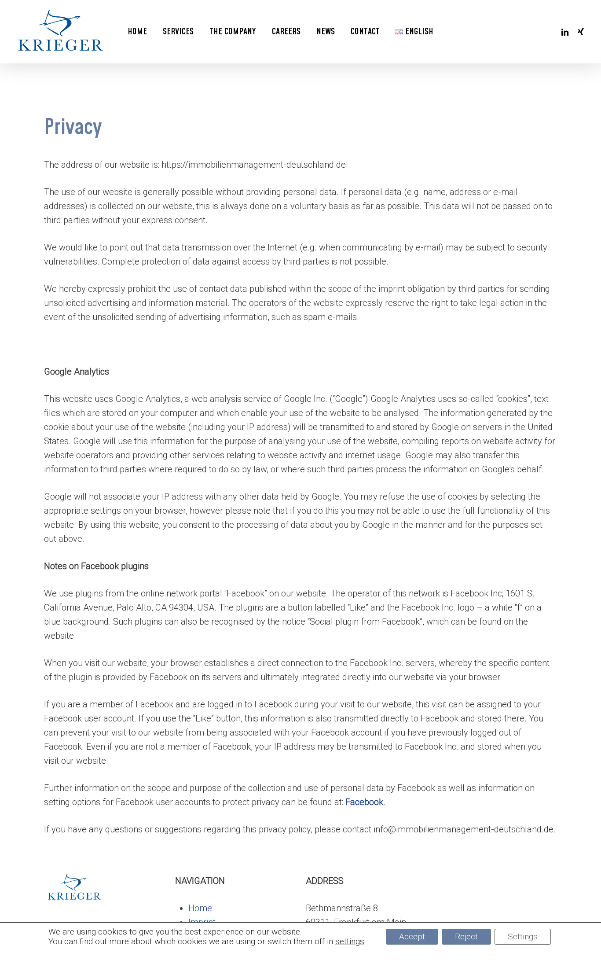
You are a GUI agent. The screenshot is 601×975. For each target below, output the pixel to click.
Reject (466, 936)
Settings (523, 936)
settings (349, 941)
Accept (412, 936)
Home (200, 908)
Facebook (364, 802)
